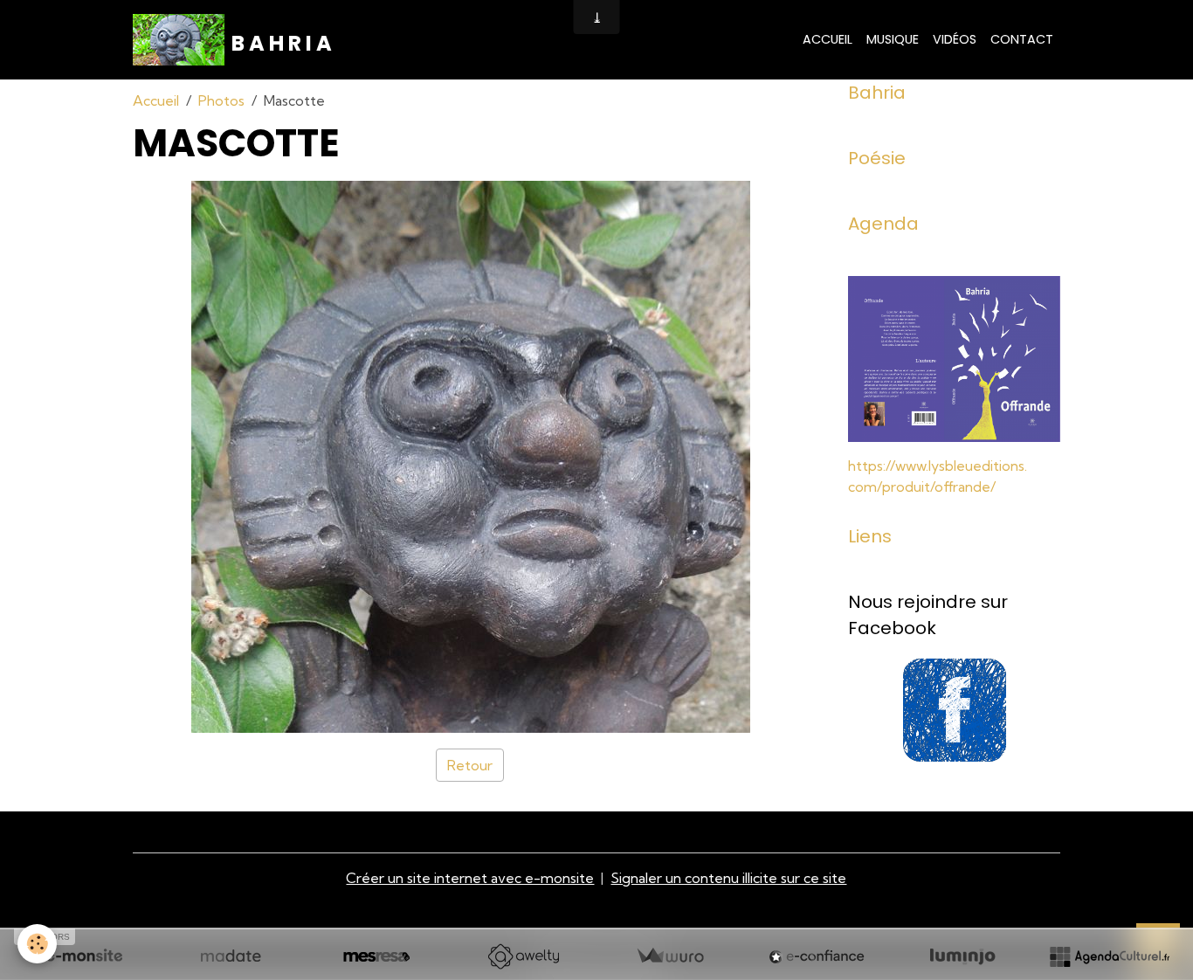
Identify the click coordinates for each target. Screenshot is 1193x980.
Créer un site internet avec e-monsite (470, 878)
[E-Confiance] (816, 956)
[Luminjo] (962, 956)
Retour (470, 765)
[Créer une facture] (669, 956)
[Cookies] (37, 943)
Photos (221, 100)
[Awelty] (523, 956)
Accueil (827, 39)
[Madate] (230, 956)
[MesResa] (376, 956)
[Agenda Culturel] (1109, 956)
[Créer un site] (83, 956)
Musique (892, 39)
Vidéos (954, 39)
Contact (1021, 39)
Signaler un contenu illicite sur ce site (728, 878)
